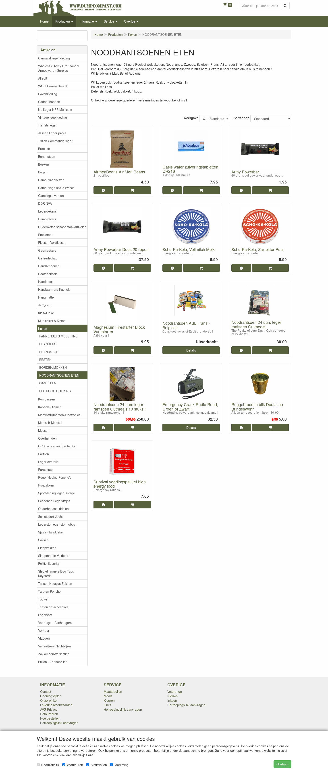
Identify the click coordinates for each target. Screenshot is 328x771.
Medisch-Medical (50, 422)
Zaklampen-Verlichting (53, 654)
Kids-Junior (46, 313)
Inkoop (172, 700)
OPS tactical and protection (57, 446)
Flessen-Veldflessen (52, 242)
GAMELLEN (47, 383)
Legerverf (45, 615)
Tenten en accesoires (53, 607)
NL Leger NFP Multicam (55, 109)
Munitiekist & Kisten (52, 320)
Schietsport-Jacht (50, 516)
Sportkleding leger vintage (56, 493)
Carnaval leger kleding (54, 58)
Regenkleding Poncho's (54, 477)
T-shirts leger (47, 125)
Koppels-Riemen (50, 407)
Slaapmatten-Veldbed (53, 555)
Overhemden (47, 438)
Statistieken (99, 765)
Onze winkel (48, 700)
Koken (42, 328)
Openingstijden (50, 696)
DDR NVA (45, 203)
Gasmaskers (47, 250)
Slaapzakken (47, 548)
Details (191, 350)
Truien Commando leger (55, 141)
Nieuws (172, 696)
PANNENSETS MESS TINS (58, 336)
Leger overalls (48, 461)
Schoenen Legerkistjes (54, 501)
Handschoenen (49, 266)
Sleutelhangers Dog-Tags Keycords (56, 573)
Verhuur (43, 630)
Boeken (43, 164)
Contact (45, 691)
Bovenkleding (47, 94)
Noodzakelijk (50, 765)
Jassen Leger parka (52, 133)
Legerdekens (47, 211)
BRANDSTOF (48, 352)
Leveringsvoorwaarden (56, 705)
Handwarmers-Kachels (54, 289)
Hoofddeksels (47, 274)
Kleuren (109, 700)
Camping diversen (51, 195)
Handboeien (46, 281)
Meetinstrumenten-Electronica (59, 415)
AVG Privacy (48, 709)
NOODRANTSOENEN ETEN (59, 375)
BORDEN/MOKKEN (53, 367)
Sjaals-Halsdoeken (51, 532)
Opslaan (282, 764)
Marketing (121, 765)
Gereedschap (47, 258)
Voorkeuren (75, 765)
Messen (43, 430)
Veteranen (174, 691)
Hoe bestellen (50, 718)
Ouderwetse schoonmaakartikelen (62, 227)
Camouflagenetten (51, 180)
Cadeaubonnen (49, 101)
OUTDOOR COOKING (55, 391)
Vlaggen (44, 638)
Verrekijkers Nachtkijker (54, 646)
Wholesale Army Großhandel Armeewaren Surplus (58, 68)
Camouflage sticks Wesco (56, 187)
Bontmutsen (46, 156)
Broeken (44, 148)
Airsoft (42, 78)
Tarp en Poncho (49, 591)
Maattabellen (113, 691)
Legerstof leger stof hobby (56, 524)
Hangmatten (47, 297)
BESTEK (45, 359)
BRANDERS (47, 344)
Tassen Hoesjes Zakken (55, 583)
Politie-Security (48, 563)
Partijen (43, 454)
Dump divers (47, 219)
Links (107, 705)
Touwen (43, 599)
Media (108, 696)
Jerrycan (44, 305)
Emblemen (45, 234)
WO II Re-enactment (52, 86)
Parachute (45, 469)
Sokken (43, 540)
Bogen (42, 172)
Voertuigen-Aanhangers (55, 622)
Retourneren (49, 714)
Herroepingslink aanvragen (59, 722)
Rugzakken (46, 485)
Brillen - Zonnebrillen (52, 661)
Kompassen (46, 399)
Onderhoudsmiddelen (53, 508)
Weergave (190, 118)
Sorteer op (241, 118)
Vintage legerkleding (52, 117)
